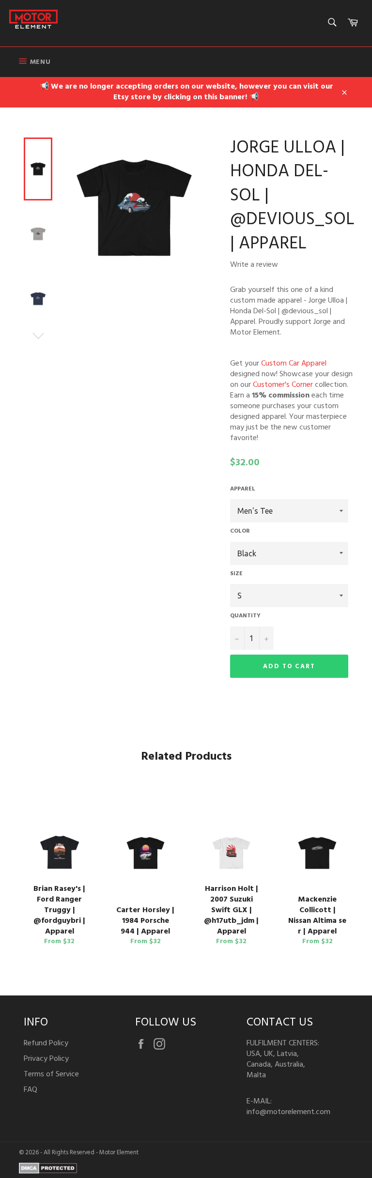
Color (240, 531)
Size (236, 574)
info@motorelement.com (288, 1112)
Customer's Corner (283, 385)
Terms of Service (51, 1074)
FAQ (30, 1090)
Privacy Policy (46, 1059)
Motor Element (119, 1152)
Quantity (245, 616)
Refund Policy (46, 1043)
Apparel (242, 489)
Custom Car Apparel (293, 363)
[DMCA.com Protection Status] (48, 1171)
